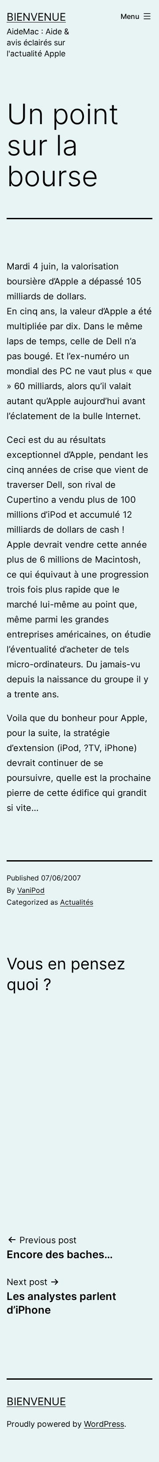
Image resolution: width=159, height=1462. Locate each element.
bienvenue (36, 17)
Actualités (76, 902)
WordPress (104, 1424)
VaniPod (31, 890)
